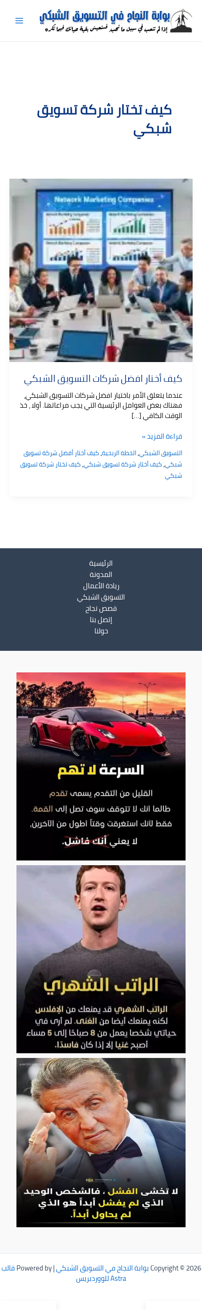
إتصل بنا (101, 619)
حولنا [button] (101, 631)
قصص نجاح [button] (101, 608)
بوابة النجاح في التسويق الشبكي (102, 1268)
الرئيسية (101, 563)
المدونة (101, 574)
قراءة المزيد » (162, 436)
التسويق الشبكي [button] (101, 597)
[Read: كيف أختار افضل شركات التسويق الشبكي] (101, 269)
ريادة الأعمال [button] (101, 586)
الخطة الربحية (119, 452)
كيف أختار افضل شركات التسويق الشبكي (103, 378)
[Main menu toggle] (19, 21)
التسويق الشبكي (160, 452)
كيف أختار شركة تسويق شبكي (123, 464)
